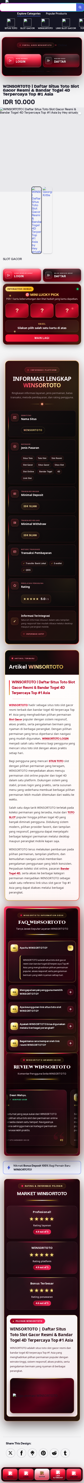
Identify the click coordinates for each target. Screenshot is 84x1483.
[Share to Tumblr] (65, 1452)
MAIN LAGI (42, 338)
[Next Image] (81, 150)
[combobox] (38, 7)
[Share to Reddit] (54, 1452)
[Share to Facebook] (21, 1452)
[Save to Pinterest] (43, 1452)
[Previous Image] (3, 150)
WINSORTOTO (18, 705)
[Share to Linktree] (32, 1452)
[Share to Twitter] (10, 1452)
